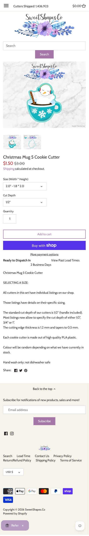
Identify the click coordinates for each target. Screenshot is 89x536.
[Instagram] (12, 433)
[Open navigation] (6, 5)
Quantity (8, 211)
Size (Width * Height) (15, 179)
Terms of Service (71, 460)
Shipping (8, 169)
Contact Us (42, 456)
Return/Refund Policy (17, 460)
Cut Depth (9, 195)
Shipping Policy (46, 460)
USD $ (9, 471)
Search (7, 456)
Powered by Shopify (15, 513)
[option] (12, 142)
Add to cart (44, 234)
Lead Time (23, 456)
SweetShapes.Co (35, 509)
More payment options (44, 254)
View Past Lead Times (65, 260)
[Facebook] (6, 433)
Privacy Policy (62, 456)
